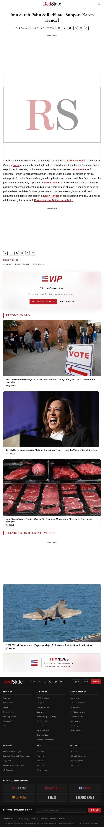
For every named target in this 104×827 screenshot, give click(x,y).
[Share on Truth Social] (64, 28)
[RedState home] (13, 682)
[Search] (99, 4)
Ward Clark (10, 525)
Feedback (34, 819)
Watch (5, 707)
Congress (41, 703)
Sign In (76, 682)
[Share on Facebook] (70, 28)
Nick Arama (75, 721)
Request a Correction (49, 819)
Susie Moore (75, 707)
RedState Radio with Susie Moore (16, 756)
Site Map (62, 819)
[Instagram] (50, 682)
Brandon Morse (76, 717)
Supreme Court (43, 735)
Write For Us (42, 770)
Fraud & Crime (43, 726)
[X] (45, 682)
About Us (40, 751)
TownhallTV (8, 721)
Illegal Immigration (44, 730)
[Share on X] (59, 28)
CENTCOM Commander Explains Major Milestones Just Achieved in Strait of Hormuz (49, 646)
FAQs (86, 682)
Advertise (40, 756)
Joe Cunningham (77, 712)
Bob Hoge (74, 726)
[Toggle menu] (5, 4)
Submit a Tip (42, 765)
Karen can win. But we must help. (53, 200)
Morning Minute (9, 717)
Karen (16, 165)
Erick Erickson (22, 28)
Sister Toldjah (75, 730)
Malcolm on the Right (12, 751)
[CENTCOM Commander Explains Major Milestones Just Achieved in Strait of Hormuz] (52, 613)
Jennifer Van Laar (77, 703)
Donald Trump (43, 707)
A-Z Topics (42, 692)
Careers (40, 761)
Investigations (8, 712)
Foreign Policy (42, 721)
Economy (40, 712)
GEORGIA (7, 264)
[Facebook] (56, 682)
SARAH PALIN (39, 264)
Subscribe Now (67, 301)
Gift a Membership (77, 756)
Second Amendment (45, 740)
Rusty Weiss (11, 386)
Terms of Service (9, 819)
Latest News (8, 703)
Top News (7, 698)
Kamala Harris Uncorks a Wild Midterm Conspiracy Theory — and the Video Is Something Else (51, 450)
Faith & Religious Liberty (46, 717)
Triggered (7, 761)
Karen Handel (75, 160)
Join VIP (96, 682)
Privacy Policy (23, 819)
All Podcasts (8, 770)
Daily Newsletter (76, 761)
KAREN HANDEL (22, 264)
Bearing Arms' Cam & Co (13, 765)
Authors (6, 726)
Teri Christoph (11, 454)
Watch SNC (75, 765)
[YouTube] (61, 682)
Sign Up (94, 810)
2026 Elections (43, 698)
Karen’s (80, 169)
